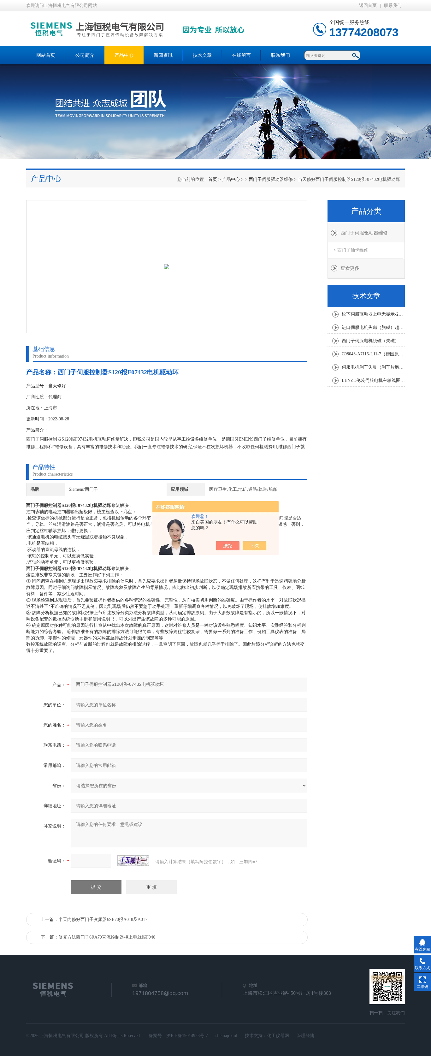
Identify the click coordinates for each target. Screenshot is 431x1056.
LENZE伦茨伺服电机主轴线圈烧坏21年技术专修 (373, 380)
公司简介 (84, 55)
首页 (212, 179)
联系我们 (393, 5)
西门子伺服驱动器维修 (271, 179)
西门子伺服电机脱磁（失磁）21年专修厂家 (373, 340)
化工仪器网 (278, 1035)
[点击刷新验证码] (133, 860)
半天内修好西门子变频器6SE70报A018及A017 (102, 919)
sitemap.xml (226, 1035)
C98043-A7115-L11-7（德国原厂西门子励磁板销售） (373, 354)
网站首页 (45, 55)
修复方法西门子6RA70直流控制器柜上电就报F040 (106, 937)
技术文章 (202, 55)
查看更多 (349, 268)
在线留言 (241, 55)
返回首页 (368, 5)
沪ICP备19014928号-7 (187, 1035)
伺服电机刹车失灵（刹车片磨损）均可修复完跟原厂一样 (373, 367)
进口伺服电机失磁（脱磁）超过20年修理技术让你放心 (373, 327)
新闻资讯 (163, 55)
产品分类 (366, 211)
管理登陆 (305, 1035)
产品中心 (124, 55)
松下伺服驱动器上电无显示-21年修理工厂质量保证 (373, 314)
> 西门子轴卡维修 (351, 250)
